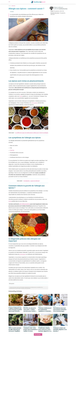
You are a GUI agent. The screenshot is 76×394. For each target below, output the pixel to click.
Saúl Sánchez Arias (63, 8)
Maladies (13, 5)
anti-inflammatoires (24, 204)
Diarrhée (12, 150)
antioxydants (34, 102)
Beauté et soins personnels (29, 326)
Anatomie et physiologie (43, 326)
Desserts (25, 306)
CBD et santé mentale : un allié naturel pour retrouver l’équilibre (15, 329)
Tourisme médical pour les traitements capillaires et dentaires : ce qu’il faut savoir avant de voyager (45, 309)
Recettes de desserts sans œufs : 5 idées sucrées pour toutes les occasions (30, 309)
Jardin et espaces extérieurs (15, 306)
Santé (10, 5)
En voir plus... (38, 334)
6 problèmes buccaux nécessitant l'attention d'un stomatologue (59, 309)
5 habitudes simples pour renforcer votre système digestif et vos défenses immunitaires (45, 329)
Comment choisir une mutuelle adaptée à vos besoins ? (60, 329)
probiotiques (22, 254)
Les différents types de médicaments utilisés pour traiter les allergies (31, 132)
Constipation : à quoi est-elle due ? (31, 180)
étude (20, 96)
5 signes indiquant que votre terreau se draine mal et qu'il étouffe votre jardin (15, 309)
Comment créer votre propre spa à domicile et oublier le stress (30, 329)
